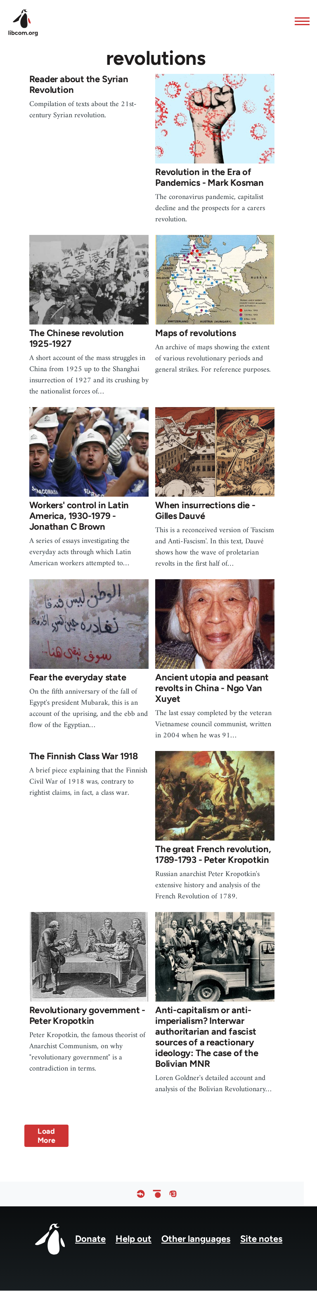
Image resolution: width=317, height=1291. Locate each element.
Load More (46, 1136)
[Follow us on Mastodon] (173, 1194)
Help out (133, 1238)
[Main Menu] (299, 21)
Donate (90, 1238)
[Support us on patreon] (157, 1194)
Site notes (261, 1238)
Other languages (195, 1238)
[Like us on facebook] (141, 1194)
